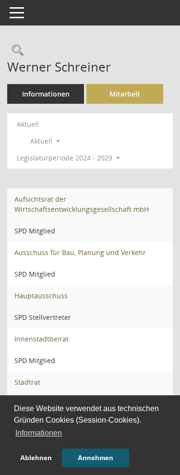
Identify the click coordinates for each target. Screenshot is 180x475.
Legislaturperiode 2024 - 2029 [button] (65, 157)
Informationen (46, 93)
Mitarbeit (124, 93)
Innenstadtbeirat (41, 338)
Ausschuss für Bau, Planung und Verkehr (80, 252)
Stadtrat (27, 382)
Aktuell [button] (42, 141)
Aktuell (28, 124)
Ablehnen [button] (36, 458)
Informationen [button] (38, 433)
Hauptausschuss (41, 295)
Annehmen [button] (95, 458)
